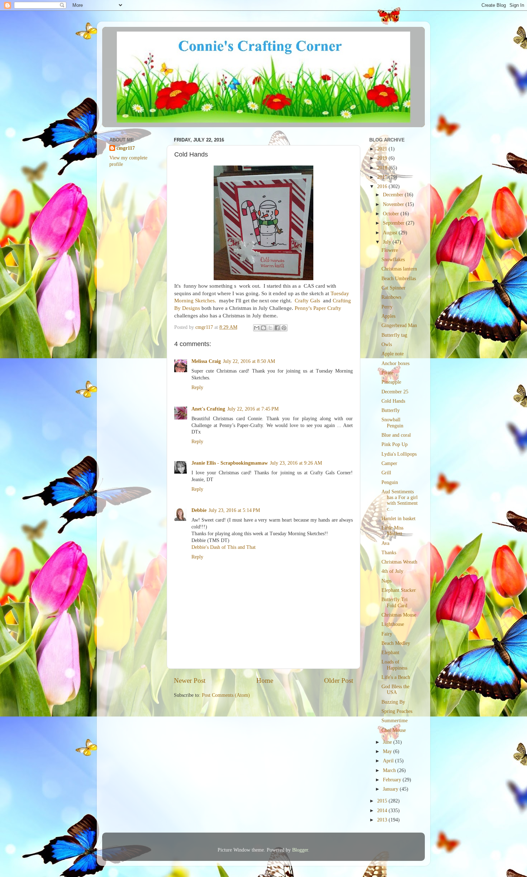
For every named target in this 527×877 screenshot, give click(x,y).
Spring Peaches (396, 711)
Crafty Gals (307, 300)
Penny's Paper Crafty (318, 308)
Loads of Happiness (394, 664)
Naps (386, 581)
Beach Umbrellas (398, 278)
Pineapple (391, 382)
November (394, 204)
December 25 (394, 391)
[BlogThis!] (263, 327)
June (388, 742)
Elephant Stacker (398, 590)
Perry (387, 307)
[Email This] (256, 327)
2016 (383, 186)
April (389, 760)
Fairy (386, 634)
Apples (388, 316)
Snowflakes (393, 259)
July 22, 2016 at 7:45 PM (253, 409)
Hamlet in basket (398, 518)
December (394, 194)
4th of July (392, 571)
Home (264, 680)
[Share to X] (270, 327)
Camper (389, 463)
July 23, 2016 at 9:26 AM (296, 463)
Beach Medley (395, 643)
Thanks (388, 552)
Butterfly (390, 410)
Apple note (392, 353)
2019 (383, 158)
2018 (383, 168)
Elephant (390, 652)
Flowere (389, 250)
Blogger (300, 850)
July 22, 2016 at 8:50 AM (249, 361)
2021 (383, 149)
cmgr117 (126, 148)
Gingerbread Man (399, 325)
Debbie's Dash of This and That (223, 547)
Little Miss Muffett (392, 530)
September (394, 223)
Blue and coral (396, 435)
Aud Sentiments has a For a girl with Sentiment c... (399, 500)
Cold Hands (393, 401)
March (390, 770)
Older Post (338, 680)
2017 (383, 177)
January (391, 789)
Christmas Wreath (399, 562)
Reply (197, 387)
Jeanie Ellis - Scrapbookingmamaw (229, 463)
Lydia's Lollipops (399, 454)
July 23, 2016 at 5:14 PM (234, 510)
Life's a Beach (395, 677)
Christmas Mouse (398, 615)
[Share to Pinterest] (284, 327)
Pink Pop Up (394, 444)
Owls (386, 344)
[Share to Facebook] (277, 327)
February (393, 779)
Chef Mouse (393, 730)
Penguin (389, 482)
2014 (383, 810)
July (388, 242)
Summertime (394, 720)
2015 (383, 801)
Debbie (198, 510)
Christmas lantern (399, 269)
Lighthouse (392, 624)
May (388, 751)
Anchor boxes (395, 363)
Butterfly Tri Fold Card (394, 602)
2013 (383, 820)
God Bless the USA (395, 689)
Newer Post (189, 680)
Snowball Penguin (392, 422)
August (391, 232)
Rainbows (391, 297)
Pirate (387, 372)
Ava (385, 543)
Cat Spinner (393, 288)
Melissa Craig (206, 361)
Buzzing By (393, 702)
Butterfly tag (394, 335)
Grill (386, 472)
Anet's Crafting (208, 409)
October (391, 213)
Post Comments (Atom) (226, 695)
